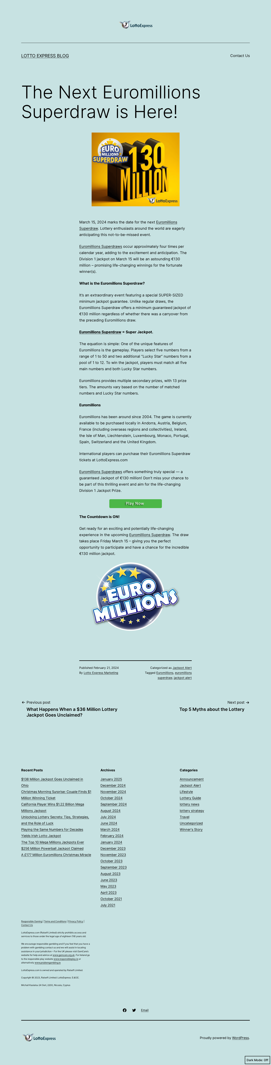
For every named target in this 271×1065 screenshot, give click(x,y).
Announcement (192, 779)
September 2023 (113, 867)
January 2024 (111, 842)
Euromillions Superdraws (100, 246)
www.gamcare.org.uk (64, 955)
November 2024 (113, 792)
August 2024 (110, 811)
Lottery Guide (190, 798)
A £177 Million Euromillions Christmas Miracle (56, 855)
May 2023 (108, 886)
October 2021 (111, 899)
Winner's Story (191, 829)
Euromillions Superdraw (100, 332)
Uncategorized (191, 823)
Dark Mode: (255, 1060)
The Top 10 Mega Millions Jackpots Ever (52, 842)
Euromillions (164, 673)
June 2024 (108, 823)
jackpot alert (183, 678)
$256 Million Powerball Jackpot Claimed (52, 848)
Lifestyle (186, 792)
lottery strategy (192, 811)
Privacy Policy (75, 921)
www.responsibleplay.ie (66, 959)
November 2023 (113, 855)
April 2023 (108, 892)
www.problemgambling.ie (48, 962)
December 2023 (113, 848)
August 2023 (110, 874)
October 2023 (111, 861)
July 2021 (107, 905)
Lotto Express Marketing (101, 673)
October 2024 (111, 798)
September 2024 (113, 804)
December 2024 (113, 785)
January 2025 (111, 779)
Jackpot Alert (182, 668)
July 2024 (108, 817)
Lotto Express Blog (45, 55)
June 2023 (108, 880)
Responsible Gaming (31, 921)
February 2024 (112, 836)
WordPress (240, 1038)
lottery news (189, 804)
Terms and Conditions (55, 921)
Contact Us (240, 55)
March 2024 (110, 829)
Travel (184, 817)
